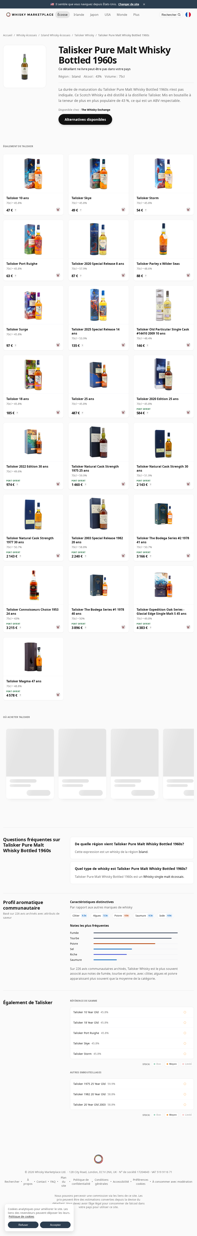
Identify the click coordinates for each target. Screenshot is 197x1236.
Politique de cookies (21, 1216)
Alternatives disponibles (85, 119)
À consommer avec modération (172, 1181)
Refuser (23, 1224)
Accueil (7, 35)
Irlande (79, 15)
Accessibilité (121, 1181)
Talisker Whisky (84, 35)
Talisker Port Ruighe (86, 1033)
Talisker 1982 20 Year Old (89, 1094)
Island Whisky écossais (55, 35)
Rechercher (12, 1181)
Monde (122, 15)
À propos (28, 1182)
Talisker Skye (81, 1043)
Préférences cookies (140, 1182)
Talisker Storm (82, 1054)
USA (108, 15)
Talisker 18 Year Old (86, 1022)
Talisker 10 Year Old (86, 1012)
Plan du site (63, 1181)
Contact (41, 1181)
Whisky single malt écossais (163, 877)
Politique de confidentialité (81, 1182)
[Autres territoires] (188, 14)
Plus (136, 15)
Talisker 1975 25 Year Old (89, 1084)
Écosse (63, 15)
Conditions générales (102, 1182)
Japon (94, 15)
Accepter (55, 1224)
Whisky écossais (26, 35)
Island (143, 852)
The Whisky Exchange (95, 110)
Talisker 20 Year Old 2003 (89, 1104)
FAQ (53, 1181)
